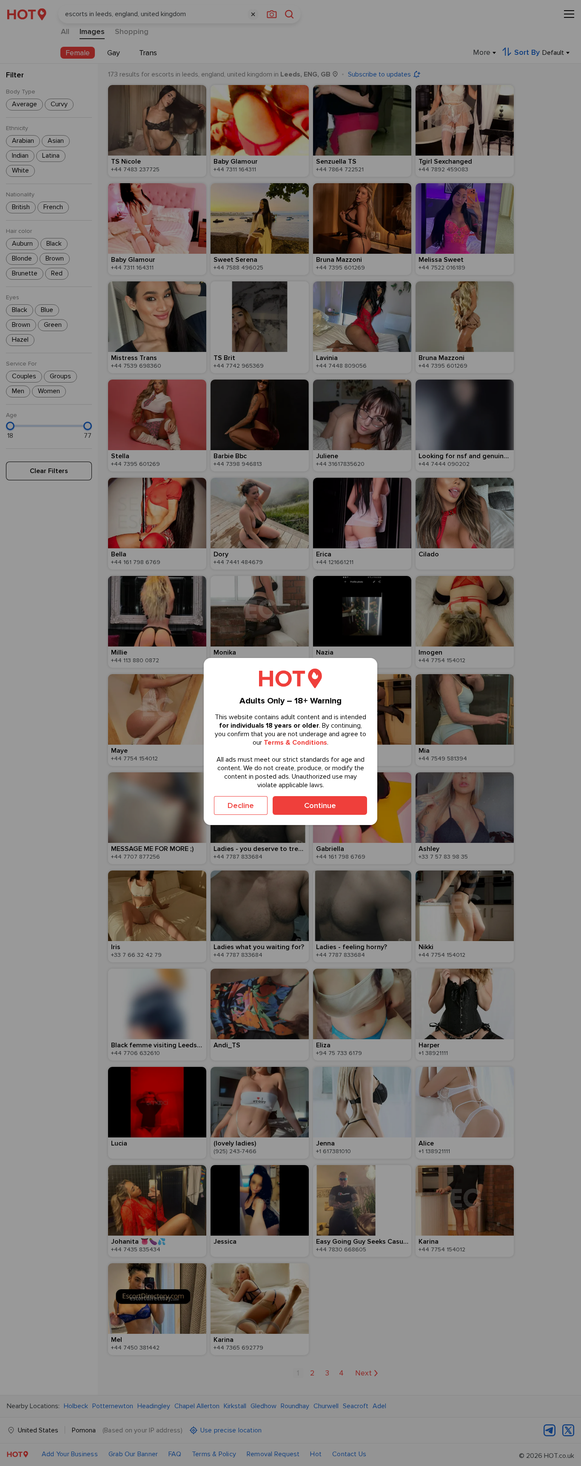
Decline (241, 805)
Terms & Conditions (295, 742)
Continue (320, 805)
